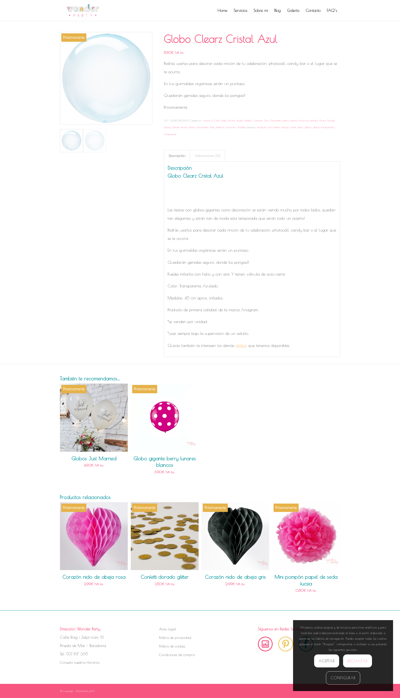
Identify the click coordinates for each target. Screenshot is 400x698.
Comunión (258, 120)
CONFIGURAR (343, 678)
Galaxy (167, 127)
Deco (266, 120)
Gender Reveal (179, 127)
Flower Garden (327, 120)
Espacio (293, 120)
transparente (170, 134)
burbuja (285, 127)
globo (300, 127)
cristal (293, 127)
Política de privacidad (175, 638)
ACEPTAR (326, 661)
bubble (276, 127)
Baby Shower (228, 120)
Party (212, 127)
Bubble (248, 120)
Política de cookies (172, 646)
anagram (261, 127)
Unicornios (231, 127)
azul (270, 127)
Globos (192, 127)
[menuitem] (222, 10)
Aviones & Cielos (211, 120)
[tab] (177, 156)
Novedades (203, 127)
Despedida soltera (280, 120)
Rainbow (220, 127)
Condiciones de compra (177, 655)
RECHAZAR (358, 661)
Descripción (177, 156)
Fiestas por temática (308, 120)
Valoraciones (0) (207, 156)
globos (308, 127)
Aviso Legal (167, 629)
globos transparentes (323, 127)
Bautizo (240, 120)
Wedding (241, 127)
